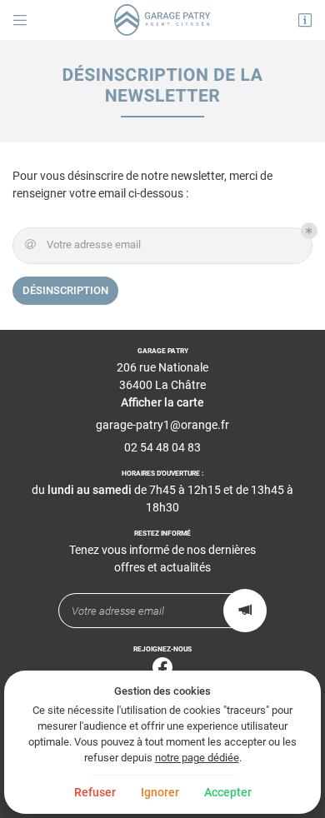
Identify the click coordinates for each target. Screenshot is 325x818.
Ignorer (160, 792)
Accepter (228, 792)
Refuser (95, 792)
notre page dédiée (197, 757)
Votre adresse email (83, 244)
